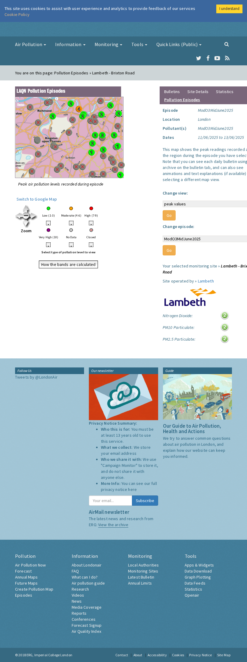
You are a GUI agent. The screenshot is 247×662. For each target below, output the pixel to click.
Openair (192, 595)
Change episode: (178, 226)
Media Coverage (87, 607)
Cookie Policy (17, 14)
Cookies (178, 655)
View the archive (113, 524)
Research (80, 589)
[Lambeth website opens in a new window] (190, 295)
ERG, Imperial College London (49, 655)
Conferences (84, 619)
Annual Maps (26, 577)
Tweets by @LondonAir (36, 377)
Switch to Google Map (37, 199)
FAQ (75, 571)
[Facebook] (208, 58)
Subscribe (145, 500)
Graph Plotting (198, 577)
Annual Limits (140, 583)
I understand (229, 8)
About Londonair (87, 565)
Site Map (223, 655)
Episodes (23, 595)
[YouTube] (217, 58)
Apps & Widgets (199, 565)
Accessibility (157, 655)
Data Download (198, 571)
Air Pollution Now (30, 565)
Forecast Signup (87, 625)
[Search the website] (226, 44)
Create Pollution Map (34, 589)
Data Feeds (195, 583)
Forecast (23, 571)
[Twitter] (199, 58)
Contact (121, 655)
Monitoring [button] (107, 44)
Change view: (175, 193)
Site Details (197, 91)
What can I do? (85, 577)
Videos (78, 595)
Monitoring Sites (143, 571)
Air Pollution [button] (29, 44)
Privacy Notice (200, 655)
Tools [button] (137, 44)
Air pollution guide (88, 583)
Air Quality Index (86, 631)
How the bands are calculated (68, 264)
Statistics (224, 91)
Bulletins (172, 91)
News (77, 601)
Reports (79, 613)
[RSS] (227, 58)
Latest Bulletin (141, 577)
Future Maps (26, 583)
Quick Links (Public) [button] (177, 44)
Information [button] (69, 44)
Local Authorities (143, 565)
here (132, 489)
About (137, 655)
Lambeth (206, 281)
